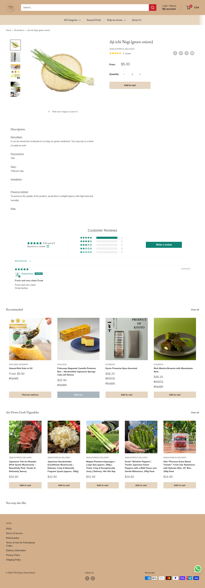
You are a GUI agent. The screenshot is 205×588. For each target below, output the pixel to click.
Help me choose (114, 19)
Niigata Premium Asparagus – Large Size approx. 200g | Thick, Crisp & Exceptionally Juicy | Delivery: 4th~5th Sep (101, 466)
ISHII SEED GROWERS (18, 364)
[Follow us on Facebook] (87, 578)
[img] (22, 269)
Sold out (78, 395)
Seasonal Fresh (94, 19)
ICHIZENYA (110, 364)
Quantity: (114, 74)
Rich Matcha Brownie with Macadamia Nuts (173, 370)
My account (169, 9)
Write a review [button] (164, 244)
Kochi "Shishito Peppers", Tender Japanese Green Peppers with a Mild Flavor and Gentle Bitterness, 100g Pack (141, 466)
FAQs (9, 528)
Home (8, 30)
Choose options (30, 395)
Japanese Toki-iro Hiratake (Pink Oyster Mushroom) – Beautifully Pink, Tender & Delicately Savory (22, 466)
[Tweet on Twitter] (186, 53)
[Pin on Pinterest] (181, 53)
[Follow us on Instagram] (93, 578)
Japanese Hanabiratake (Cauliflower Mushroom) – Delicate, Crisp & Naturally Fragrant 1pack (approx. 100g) (63, 466)
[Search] (152, 7)
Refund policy (12, 538)
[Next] (199, 357)
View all (195, 309)
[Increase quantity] (140, 74)
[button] (86, 238)
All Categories (70, 19)
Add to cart (130, 85)
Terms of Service (14, 533)
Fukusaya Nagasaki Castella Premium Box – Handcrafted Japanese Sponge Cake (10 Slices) (76, 371)
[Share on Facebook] (175, 53)
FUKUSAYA (62, 364)
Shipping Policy (13, 559)
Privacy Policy (13, 555)
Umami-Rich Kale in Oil (20, 368)
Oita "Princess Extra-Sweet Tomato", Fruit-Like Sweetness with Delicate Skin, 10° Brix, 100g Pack (179, 466)
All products (19, 30)
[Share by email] (192, 53)
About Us (136, 19)
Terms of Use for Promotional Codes (20, 544)
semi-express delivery (122, 49)
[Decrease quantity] (124, 74)
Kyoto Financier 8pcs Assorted (121, 368)
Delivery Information (16, 550)
